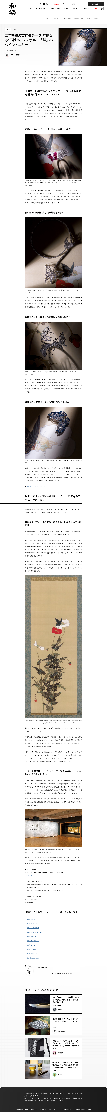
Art (23, 8)
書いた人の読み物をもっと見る (62, 973)
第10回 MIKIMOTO (33, 958)
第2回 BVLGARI (32, 923)
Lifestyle (74, 8)
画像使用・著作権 (80, 1109)
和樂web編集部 (42, 967)
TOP (47, 18)
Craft (61, 18)
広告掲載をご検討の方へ (22, 1109)
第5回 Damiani (31, 936)
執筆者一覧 (34, 1109)
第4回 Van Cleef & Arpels (34, 932)
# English (55, 4)
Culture (30, 8)
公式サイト (28, 875)
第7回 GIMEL (31, 945)
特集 (96, 8)
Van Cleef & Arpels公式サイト (35, 486)
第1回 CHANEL (31, 919)
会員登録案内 (95, 4)
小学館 (89, 1109)
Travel (66, 8)
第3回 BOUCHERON (33, 928)
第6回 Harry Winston (33, 941)
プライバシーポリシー (45, 1109)
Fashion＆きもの (55, 8)
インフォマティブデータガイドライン (63, 1109)
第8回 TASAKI (31, 949)
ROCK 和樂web (54, 18)
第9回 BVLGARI (32, 954)
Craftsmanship (86, 8)
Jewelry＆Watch (41, 8)
